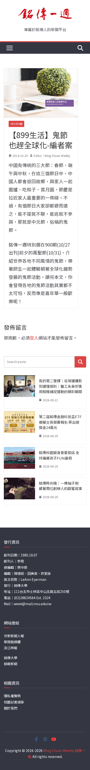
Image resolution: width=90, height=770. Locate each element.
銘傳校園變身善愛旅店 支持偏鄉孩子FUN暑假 (59, 455)
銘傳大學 (10, 657)
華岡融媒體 (12, 641)
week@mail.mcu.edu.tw (32, 603)
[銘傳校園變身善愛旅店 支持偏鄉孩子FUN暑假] (19, 461)
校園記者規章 (14, 702)
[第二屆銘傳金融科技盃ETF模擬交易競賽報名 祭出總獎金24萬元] (19, 427)
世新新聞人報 (14, 635)
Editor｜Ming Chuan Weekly (52, 156)
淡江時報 (10, 647)
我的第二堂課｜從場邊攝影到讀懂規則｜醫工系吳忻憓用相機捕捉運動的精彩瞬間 (60, 386)
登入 (34, 338)
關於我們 (10, 708)
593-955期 (16, 124)
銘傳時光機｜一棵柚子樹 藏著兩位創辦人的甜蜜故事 (60, 486)
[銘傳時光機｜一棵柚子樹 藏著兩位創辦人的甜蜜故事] (19, 491)
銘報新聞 (10, 663)
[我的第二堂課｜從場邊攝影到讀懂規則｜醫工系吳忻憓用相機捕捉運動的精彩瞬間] (19, 391)
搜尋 (80, 362)
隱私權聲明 (12, 695)
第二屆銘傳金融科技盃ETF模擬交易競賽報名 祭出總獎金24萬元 (60, 422)
